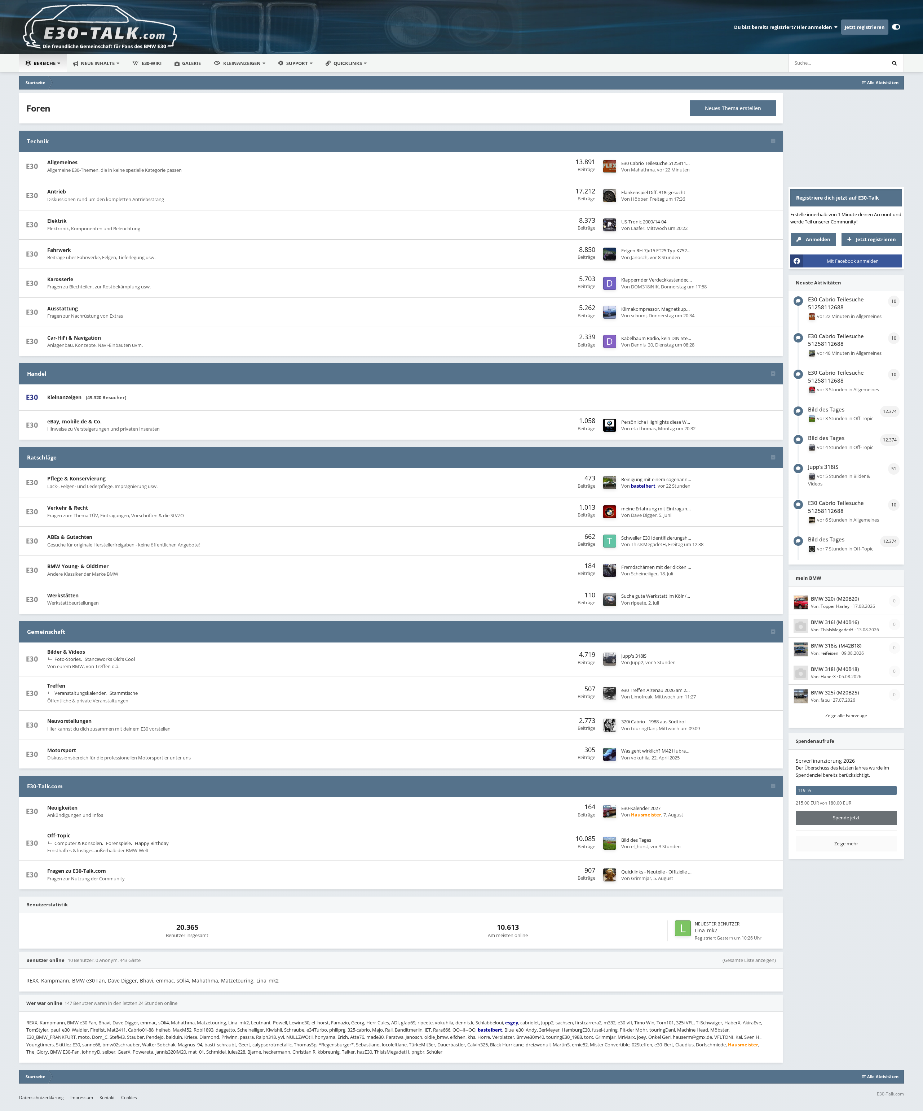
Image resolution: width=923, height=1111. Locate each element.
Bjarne (254, 1052)
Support (297, 63)
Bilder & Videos (66, 651)
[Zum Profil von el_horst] (609, 843)
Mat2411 (116, 1030)
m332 (609, 1022)
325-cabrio (359, 1030)
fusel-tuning (605, 1030)
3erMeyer (549, 1030)
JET (428, 1030)
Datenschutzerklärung (41, 1097)
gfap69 (408, 1022)
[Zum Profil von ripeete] (609, 599)
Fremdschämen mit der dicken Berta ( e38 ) (667, 567)
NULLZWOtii (299, 1037)
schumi (638, 315)
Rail (389, 1030)
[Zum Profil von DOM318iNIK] (609, 283)
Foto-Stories (67, 659)
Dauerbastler (451, 1044)
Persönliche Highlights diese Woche (659, 422)
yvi (281, 1037)
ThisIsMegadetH (648, 544)
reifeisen (829, 653)
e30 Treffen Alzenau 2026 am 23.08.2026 (663, 690)
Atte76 (357, 1037)
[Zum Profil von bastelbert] (609, 482)
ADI (395, 1022)
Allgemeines (62, 162)
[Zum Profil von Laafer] (609, 224)
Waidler (80, 1030)
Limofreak (642, 696)
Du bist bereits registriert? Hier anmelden (784, 27)
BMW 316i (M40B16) (835, 622)
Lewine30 (299, 1022)
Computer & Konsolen (78, 843)
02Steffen (642, 1044)
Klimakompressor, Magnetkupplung (659, 309)
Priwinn (229, 1037)
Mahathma (643, 169)
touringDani (644, 728)
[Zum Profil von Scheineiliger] (609, 570)
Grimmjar (641, 878)
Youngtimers (40, 1044)
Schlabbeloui (489, 1022)
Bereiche (45, 63)
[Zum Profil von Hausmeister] (609, 811)
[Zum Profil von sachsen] (812, 390)
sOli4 (183, 980)
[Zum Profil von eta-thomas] (609, 425)
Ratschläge (42, 457)
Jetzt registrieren (865, 27)
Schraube (294, 1030)
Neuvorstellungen (69, 721)
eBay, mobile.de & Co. (74, 421)
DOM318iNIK (645, 286)
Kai (739, 1037)
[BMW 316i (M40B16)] (801, 626)
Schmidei (216, 1052)
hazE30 (364, 1052)
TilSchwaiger (709, 1022)
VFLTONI (723, 1037)
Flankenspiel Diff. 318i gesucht (653, 192)
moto (84, 1037)
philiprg (337, 1030)
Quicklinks (348, 63)
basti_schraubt (220, 1044)
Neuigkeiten (62, 807)
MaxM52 (182, 1030)
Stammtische (124, 693)
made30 (375, 1037)
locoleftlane (394, 1044)
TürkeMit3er (422, 1044)
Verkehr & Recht (67, 507)
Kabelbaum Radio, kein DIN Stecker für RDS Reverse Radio (683, 338)
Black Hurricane (507, 1044)
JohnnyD (91, 1052)
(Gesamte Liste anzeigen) (749, 960)
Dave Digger (644, 515)
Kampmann (55, 980)
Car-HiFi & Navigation (74, 337)
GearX (124, 1052)
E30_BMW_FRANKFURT (51, 1037)
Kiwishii (274, 1030)
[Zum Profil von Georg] (812, 353)
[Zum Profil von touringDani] (609, 725)
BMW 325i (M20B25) (835, 692)
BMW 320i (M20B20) (835, 598)
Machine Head (692, 1030)
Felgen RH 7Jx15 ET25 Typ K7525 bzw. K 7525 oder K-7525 (681, 250)
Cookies (129, 1097)
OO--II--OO (464, 1030)
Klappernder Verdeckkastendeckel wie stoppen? (672, 279)
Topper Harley (835, 606)
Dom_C (99, 1037)
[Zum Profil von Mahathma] (609, 166)
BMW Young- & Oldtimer (78, 566)
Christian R (303, 1052)
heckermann (276, 1052)
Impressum (81, 1097)
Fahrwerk (59, 250)
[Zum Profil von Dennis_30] (609, 341)
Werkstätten (63, 595)
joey (641, 1037)
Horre (483, 1037)
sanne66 (91, 1044)
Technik (38, 141)
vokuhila (640, 757)
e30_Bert (663, 1044)
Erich (342, 1037)
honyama (325, 1037)
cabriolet (529, 1022)
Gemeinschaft (46, 631)
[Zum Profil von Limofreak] (609, 693)
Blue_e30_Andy (520, 1030)
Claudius (684, 1044)
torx (588, 1037)
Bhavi (146, 980)
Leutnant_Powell (269, 1022)
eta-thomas (643, 428)
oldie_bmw (436, 1037)
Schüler (434, 1052)
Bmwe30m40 (530, 1037)
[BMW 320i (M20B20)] (801, 602)
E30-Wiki (152, 63)
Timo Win (644, 1022)
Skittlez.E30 (68, 1044)
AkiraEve (752, 1022)
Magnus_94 (190, 1044)
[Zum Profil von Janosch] (609, 254)
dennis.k (464, 1022)
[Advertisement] (846, 138)
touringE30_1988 (564, 1037)
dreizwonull (538, 1044)
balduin (174, 1037)
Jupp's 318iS (633, 656)
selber (108, 1052)
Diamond (209, 1037)
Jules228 (236, 1052)
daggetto (225, 1030)
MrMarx (626, 1037)
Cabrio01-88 (141, 1030)
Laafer (637, 228)
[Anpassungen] (896, 27)
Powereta (143, 1052)
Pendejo (155, 1037)
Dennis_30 (642, 344)
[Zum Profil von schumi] (609, 312)
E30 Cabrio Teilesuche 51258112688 (658, 163)
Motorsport (61, 750)
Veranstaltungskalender (80, 693)
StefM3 (117, 1037)
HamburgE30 (576, 1030)
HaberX (732, 1022)
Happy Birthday (152, 843)
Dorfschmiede (711, 1044)
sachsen (564, 1022)
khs (471, 1037)
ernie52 (580, 1044)
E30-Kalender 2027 (641, 808)
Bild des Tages (636, 840)
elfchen (457, 1037)
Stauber (135, 1037)
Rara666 (441, 1030)
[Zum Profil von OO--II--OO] (812, 549)
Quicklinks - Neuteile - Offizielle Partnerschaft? (670, 871)
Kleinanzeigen (242, 63)
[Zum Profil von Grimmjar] (609, 874)
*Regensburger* (336, 1044)
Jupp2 (637, 662)
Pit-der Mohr (633, 1030)
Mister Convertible (610, 1044)
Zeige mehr (846, 843)
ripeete (638, 603)
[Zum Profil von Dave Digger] (609, 511)
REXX (32, 980)
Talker (348, 1052)
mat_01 (196, 1052)
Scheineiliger (644, 573)
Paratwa (394, 1037)
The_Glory (37, 1052)
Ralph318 (266, 1037)
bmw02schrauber (121, 1044)
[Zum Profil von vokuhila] (609, 754)
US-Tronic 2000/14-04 (643, 221)
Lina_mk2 (706, 930)
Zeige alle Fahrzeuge (846, 716)
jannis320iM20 (170, 1052)
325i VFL (685, 1022)
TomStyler (37, 1030)
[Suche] (895, 63)
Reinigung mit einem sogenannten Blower (666, 479)
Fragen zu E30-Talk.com (76, 870)
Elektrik (57, 220)
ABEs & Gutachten (69, 536)
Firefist (97, 1030)
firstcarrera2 (588, 1022)
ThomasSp (305, 1044)
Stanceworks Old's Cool (110, 659)
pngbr (417, 1052)
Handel (37, 373)
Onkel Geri (659, 1037)
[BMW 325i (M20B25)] (801, 696)
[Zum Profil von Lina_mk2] (683, 928)
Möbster (719, 1030)
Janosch (639, 257)
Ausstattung (62, 308)
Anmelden (818, 239)
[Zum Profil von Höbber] (609, 195)
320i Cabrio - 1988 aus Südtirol (653, 721)
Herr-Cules (377, 1022)
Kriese (190, 1037)
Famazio (340, 1022)
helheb (163, 1030)
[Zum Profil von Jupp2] (609, 659)
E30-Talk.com (45, 786)
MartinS (561, 1044)
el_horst (639, 846)
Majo (377, 1030)
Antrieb (56, 191)
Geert (244, 1044)
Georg (357, 1022)
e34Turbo (316, 1030)
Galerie (191, 63)
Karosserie (60, 279)
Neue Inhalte (97, 63)
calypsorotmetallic (272, 1044)
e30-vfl (625, 1022)
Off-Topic (58, 835)
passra (247, 1037)
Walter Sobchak (159, 1044)
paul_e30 (60, 1030)
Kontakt (107, 1097)
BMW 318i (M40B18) (835, 669)
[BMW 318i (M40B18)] (801, 673)
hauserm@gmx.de (692, 1037)
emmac (165, 980)
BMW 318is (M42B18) (836, 645)
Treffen (56, 685)
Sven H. (752, 1037)
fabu (825, 700)
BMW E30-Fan (65, 1052)
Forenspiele (118, 843)
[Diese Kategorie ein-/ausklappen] (773, 142)
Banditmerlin (409, 1030)
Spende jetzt (846, 817)
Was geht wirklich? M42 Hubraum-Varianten (668, 751)
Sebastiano (368, 1044)
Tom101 (665, 1022)
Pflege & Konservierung (76, 478)
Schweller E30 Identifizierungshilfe (657, 538)
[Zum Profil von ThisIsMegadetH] (609, 541)
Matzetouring (237, 980)
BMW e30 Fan (88, 980)
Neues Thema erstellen (733, 108)
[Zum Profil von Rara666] (812, 520)
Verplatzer (503, 1037)
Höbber (639, 199)
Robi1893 (203, 1030)
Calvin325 (477, 1044)
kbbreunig (329, 1052)
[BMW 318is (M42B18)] (801, 649)
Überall (868, 63)
